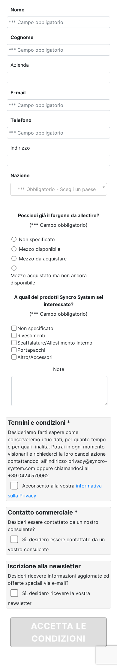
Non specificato (37, 239)
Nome (17, 10)
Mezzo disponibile (39, 249)
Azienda (19, 65)
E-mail (18, 93)
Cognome (22, 37)
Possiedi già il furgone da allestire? (58, 215)
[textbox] (58, 189)
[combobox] (58, 189)
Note (58, 369)
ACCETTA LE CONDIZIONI (58, 632)
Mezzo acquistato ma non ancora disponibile (48, 279)
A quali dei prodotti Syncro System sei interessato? (58, 300)
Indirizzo (20, 148)
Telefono (21, 120)
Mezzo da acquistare (43, 259)
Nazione (20, 175)
